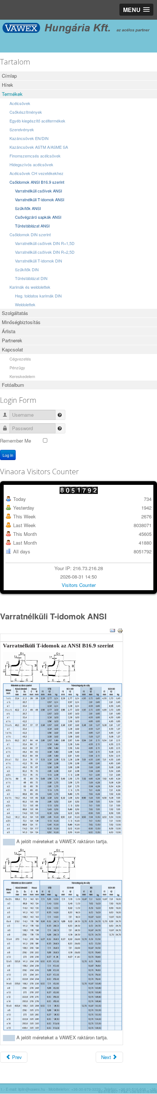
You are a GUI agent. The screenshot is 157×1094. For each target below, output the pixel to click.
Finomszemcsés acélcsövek (35, 156)
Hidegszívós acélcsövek (31, 164)
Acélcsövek (19, 103)
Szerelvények (21, 129)
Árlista (8, 331)
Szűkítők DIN (27, 269)
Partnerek (12, 340)
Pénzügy (17, 367)
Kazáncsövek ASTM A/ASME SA (38, 147)
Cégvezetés (20, 359)
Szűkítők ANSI (28, 208)
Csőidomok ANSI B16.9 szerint (36, 182)
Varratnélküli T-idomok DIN (38, 261)
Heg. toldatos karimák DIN (38, 296)
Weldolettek (25, 304)
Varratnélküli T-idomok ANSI (39, 199)
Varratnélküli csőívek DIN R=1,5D (44, 243)
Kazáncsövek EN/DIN (29, 138)
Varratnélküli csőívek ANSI (38, 191)
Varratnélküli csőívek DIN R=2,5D (44, 252)
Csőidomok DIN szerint (30, 234)
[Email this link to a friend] (112, 629)
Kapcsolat (12, 349)
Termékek (12, 93)
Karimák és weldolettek (29, 287)
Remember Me (15, 440)
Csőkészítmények (25, 112)
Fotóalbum (13, 384)
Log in (8, 455)
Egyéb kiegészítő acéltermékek (37, 121)
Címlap (9, 75)
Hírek (7, 84)
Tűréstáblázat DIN (31, 278)
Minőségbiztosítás (21, 322)
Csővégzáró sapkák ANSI (38, 217)
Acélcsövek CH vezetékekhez (36, 173)
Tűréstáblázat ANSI (32, 226)
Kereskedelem (22, 376)
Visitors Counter (79, 584)
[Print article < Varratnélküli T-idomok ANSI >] (120, 629)
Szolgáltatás (15, 312)
